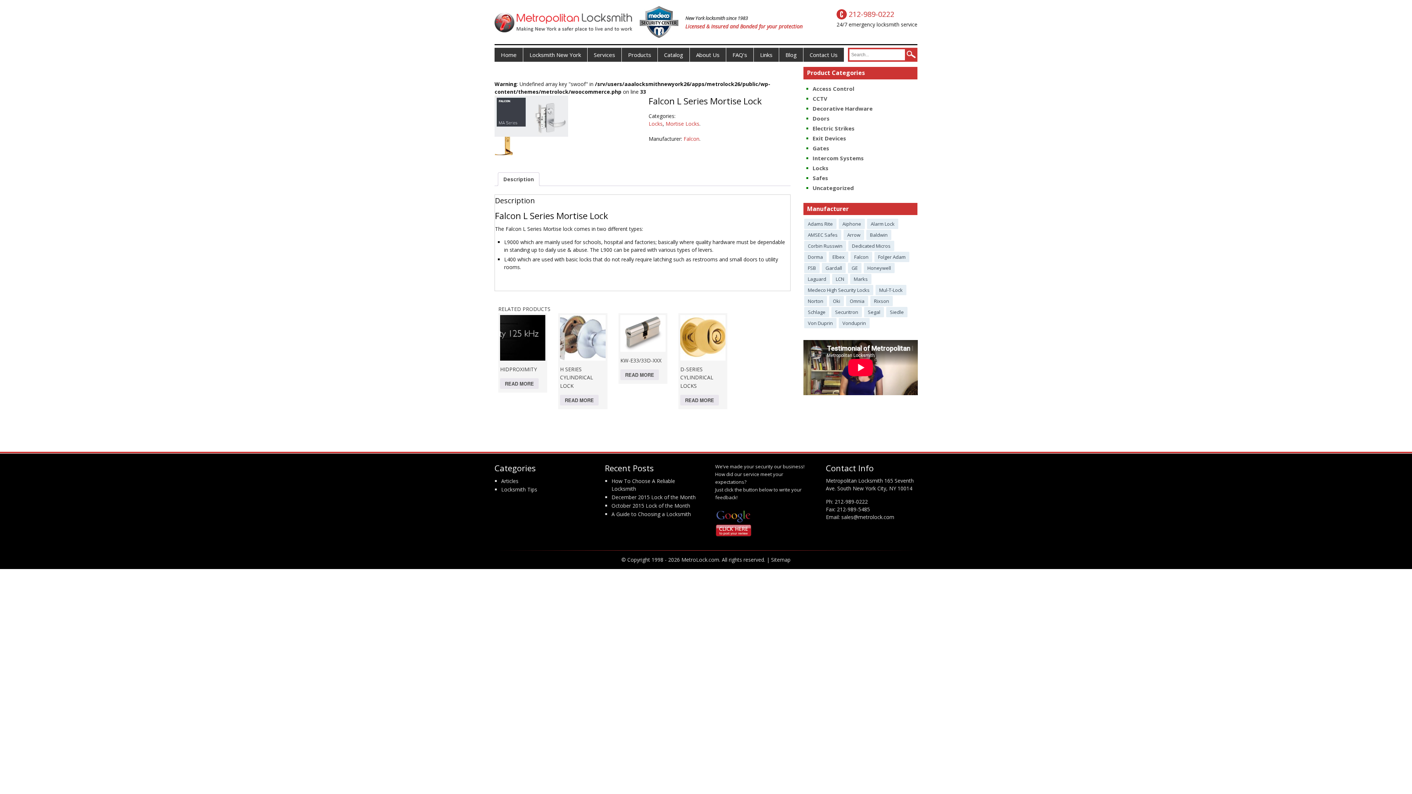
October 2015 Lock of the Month (650, 505)
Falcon (691, 138)
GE (855, 268)
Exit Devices (829, 138)
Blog (791, 54)
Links (766, 54)
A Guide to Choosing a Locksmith (651, 514)
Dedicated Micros (871, 246)
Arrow (853, 235)
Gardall (834, 268)
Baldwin (879, 235)
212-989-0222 (851, 501)
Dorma (815, 257)
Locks (656, 123)
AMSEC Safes (823, 235)
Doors (821, 118)
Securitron (846, 312)
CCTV (820, 98)
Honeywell (879, 268)
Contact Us (824, 54)
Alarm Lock (883, 224)
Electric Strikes (834, 128)
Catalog (673, 54)
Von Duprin (820, 323)
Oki (836, 301)
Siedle (897, 312)
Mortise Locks (682, 123)
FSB (812, 268)
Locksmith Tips (519, 489)
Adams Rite (820, 224)
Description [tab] (518, 179)
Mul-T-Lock (891, 290)
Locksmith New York (555, 54)
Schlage (817, 312)
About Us (708, 54)
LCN (840, 279)
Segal (874, 312)
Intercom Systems (838, 158)
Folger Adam (892, 257)
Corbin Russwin (825, 246)
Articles (509, 481)
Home (509, 54)
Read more (519, 383)
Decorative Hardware (843, 108)
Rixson (881, 301)
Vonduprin (854, 323)
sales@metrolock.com (867, 517)
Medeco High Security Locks (839, 290)
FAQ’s (739, 54)
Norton (815, 301)
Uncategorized (833, 188)
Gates (821, 148)
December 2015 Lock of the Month (653, 497)
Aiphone (851, 224)
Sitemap (781, 559)
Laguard (817, 279)
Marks (861, 279)
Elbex (838, 257)
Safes (820, 178)
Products (639, 54)
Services (604, 54)
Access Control (833, 88)
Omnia (857, 301)
